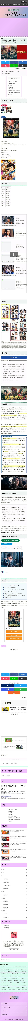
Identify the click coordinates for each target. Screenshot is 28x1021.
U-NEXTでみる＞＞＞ (6, 543)
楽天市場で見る (14, 635)
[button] (25, 775)
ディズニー (15, 894)
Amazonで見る (14, 631)
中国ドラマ (15, 879)
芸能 (15, 910)
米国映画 (15, 904)
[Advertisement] (14, 28)
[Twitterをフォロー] (20, 685)
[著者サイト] (7, 685)
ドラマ (15, 875)
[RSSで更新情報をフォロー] (14, 692)
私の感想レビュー (13, 88)
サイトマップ (4, 1010)
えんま (14, 940)
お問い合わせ (4, 1014)
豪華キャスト (12, 83)
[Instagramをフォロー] (7, 689)
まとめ (10, 94)
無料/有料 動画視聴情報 (14, 92)
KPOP (15, 869)
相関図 (10, 85)
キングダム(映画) (10, 628)
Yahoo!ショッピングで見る (14, 638)
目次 (12, 78)
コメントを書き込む (14, 759)
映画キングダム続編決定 (14, 90)
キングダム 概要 (13, 81)
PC (15, 872)
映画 (15, 898)
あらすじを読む (14, 357)
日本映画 (4, 646)
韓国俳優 (7, 927)
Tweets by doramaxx (5, 959)
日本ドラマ (15, 882)
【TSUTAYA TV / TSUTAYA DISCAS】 (10, 540)
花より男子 (16, 885)
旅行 (15, 891)
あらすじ (11, 87)
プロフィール (4, 1003)
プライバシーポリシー (6, 1007)
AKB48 (15, 914)
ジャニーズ (15, 917)
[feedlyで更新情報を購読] (20, 689)
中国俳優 (7, 925)
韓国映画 (15, 907)
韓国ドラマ (15, 888)
